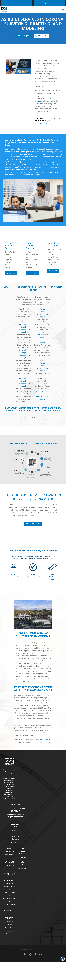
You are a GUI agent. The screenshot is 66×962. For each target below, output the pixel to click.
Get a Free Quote (24, 36)
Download (33, 417)
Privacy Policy (9, 928)
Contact (9, 924)
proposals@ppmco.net (15, 817)
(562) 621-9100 (15, 830)
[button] (62, 958)
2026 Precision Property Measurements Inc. (33, 950)
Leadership (9, 921)
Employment (9, 918)
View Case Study (33, 524)
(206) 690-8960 (9, 855)
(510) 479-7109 (15, 842)
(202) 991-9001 (22, 857)
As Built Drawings (9, 904)
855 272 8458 (42, 36)
